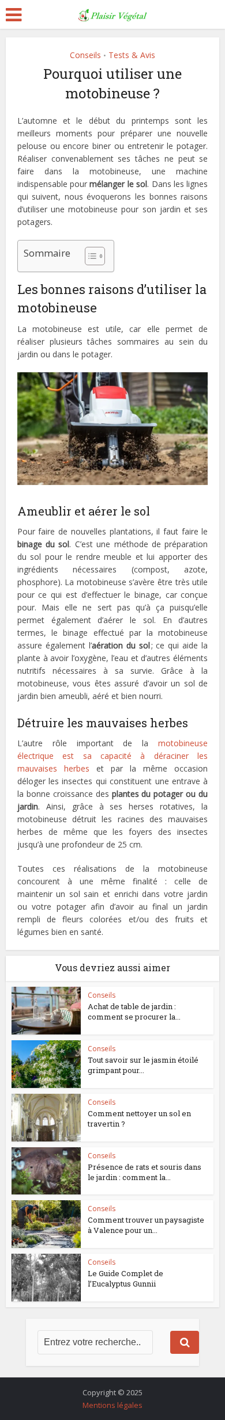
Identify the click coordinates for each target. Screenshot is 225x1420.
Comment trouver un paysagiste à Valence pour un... (146, 1225)
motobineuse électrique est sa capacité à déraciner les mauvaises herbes (112, 756)
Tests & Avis (131, 54)
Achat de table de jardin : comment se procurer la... (134, 1011)
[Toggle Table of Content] (89, 256)
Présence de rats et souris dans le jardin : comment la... (144, 1172)
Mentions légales (112, 1405)
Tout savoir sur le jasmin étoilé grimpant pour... (143, 1065)
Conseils (85, 54)
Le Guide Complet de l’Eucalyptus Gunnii (125, 1278)
